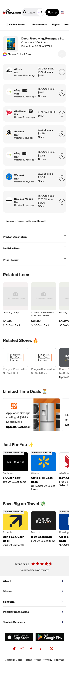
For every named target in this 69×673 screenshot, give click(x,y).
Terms (28, 659)
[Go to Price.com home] (12, 12)
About (7, 581)
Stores (7, 591)
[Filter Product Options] (62, 54)
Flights (56, 24)
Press (37, 659)
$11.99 (41, 133)
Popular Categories (16, 611)
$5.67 (41, 92)
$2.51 (41, 75)
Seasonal (9, 601)
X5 (24, 153)
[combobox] (33, 12)
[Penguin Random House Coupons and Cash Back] (15, 363)
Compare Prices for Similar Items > (26, 221)
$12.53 (41, 156)
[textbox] (62, 12)
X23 (25, 90)
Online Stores (17, 24)
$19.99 (41, 203)
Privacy (47, 659)
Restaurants (39, 24)
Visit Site (62, 72)
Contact (10, 659)
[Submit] (24, 13)
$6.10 (41, 116)
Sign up (52, 12)
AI (42, 12)
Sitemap (59, 659)
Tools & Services (14, 622)
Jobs (19, 659)
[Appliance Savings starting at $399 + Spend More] (31, 414)
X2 (30, 111)
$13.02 (41, 177)
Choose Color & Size (19, 54)
